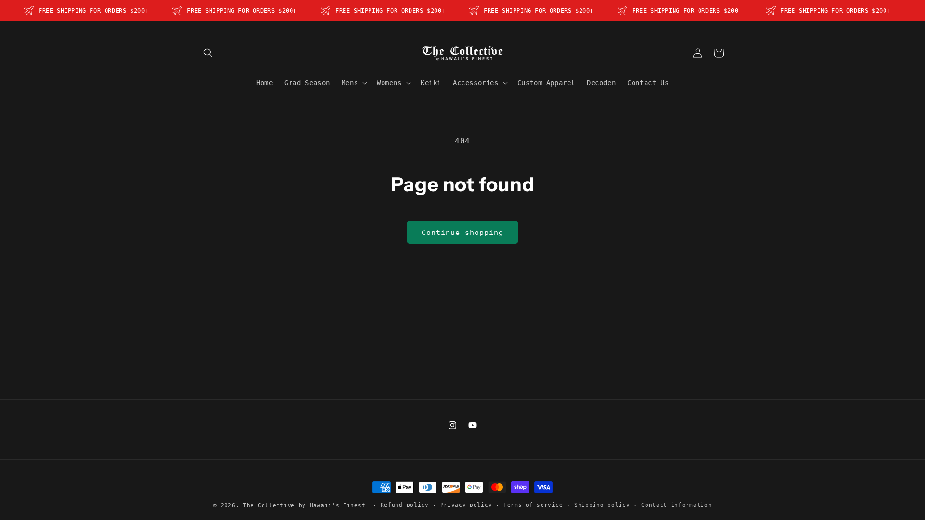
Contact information (676, 505)
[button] (208, 53)
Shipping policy (602, 505)
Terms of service (533, 505)
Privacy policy (466, 505)
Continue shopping (462, 232)
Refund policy (405, 505)
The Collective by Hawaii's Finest (304, 505)
